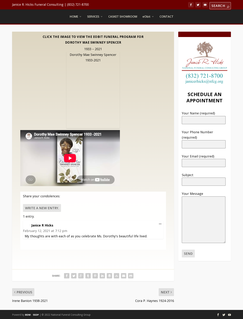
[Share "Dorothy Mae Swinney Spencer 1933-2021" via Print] (130, 275)
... (161, 224)
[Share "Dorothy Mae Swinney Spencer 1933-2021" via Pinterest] (95, 275)
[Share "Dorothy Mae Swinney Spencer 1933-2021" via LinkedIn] (102, 275)
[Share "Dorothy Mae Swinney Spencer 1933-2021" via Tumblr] (88, 275)
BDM (28, 314)
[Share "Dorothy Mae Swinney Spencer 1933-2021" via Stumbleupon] (116, 275)
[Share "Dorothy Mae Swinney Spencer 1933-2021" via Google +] (80, 275)
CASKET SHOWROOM (122, 17)
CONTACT (166, 17)
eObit (146, 17)
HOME (74, 17)
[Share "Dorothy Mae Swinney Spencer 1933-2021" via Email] (123, 275)
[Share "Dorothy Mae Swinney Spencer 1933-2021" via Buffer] (109, 275)
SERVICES (93, 17)
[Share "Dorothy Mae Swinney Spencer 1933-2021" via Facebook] (66, 275)
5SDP (36, 314)
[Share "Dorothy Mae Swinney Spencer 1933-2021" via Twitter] (73, 275)
